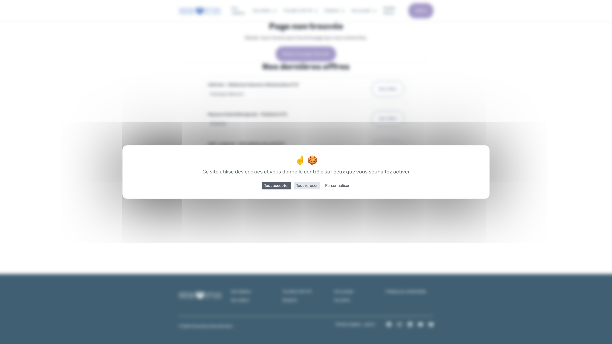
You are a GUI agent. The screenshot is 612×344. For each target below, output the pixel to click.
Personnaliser (337, 185)
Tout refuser (307, 185)
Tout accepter (276, 185)
